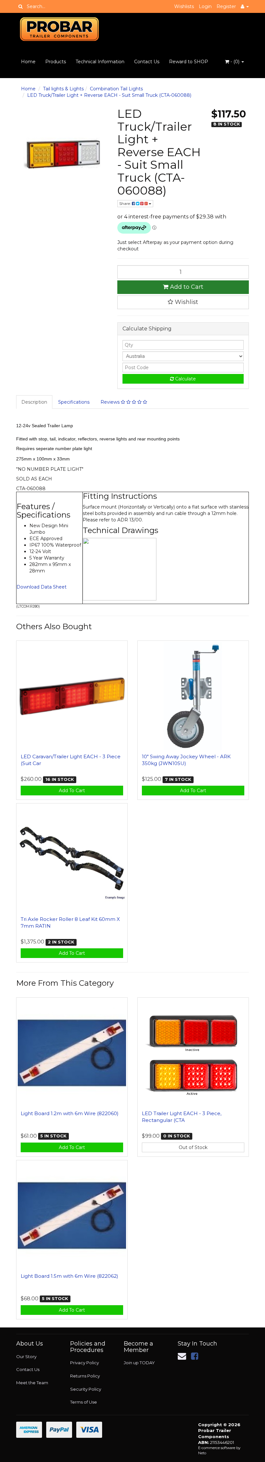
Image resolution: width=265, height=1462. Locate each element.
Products (55, 62)
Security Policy (85, 1389)
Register (226, 6)
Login (205, 6)
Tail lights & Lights (63, 89)
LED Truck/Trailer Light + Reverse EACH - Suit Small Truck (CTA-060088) (109, 95)
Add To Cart (72, 790)
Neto (202, 1453)
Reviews (111, 402)
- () (235, 62)
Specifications (74, 402)
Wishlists (184, 6)
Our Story (26, 1356)
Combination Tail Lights (116, 89)
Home (28, 62)
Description (34, 402)
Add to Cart (185, 286)
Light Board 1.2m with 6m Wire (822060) (70, 1113)
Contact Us (146, 62)
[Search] (20, 6)
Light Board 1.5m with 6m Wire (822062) (69, 1276)
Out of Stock (193, 1147)
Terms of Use (83, 1402)
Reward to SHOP (188, 62)
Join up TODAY (139, 1362)
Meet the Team (32, 1382)
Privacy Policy (84, 1362)
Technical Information (100, 62)
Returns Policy (85, 1375)
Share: (125, 203)
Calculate (185, 379)
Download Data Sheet (41, 587)
